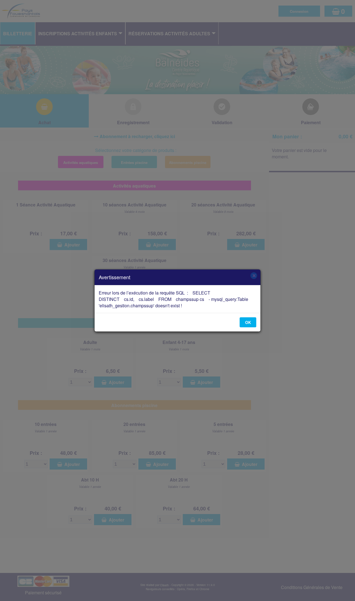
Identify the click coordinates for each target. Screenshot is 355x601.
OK (248, 322)
